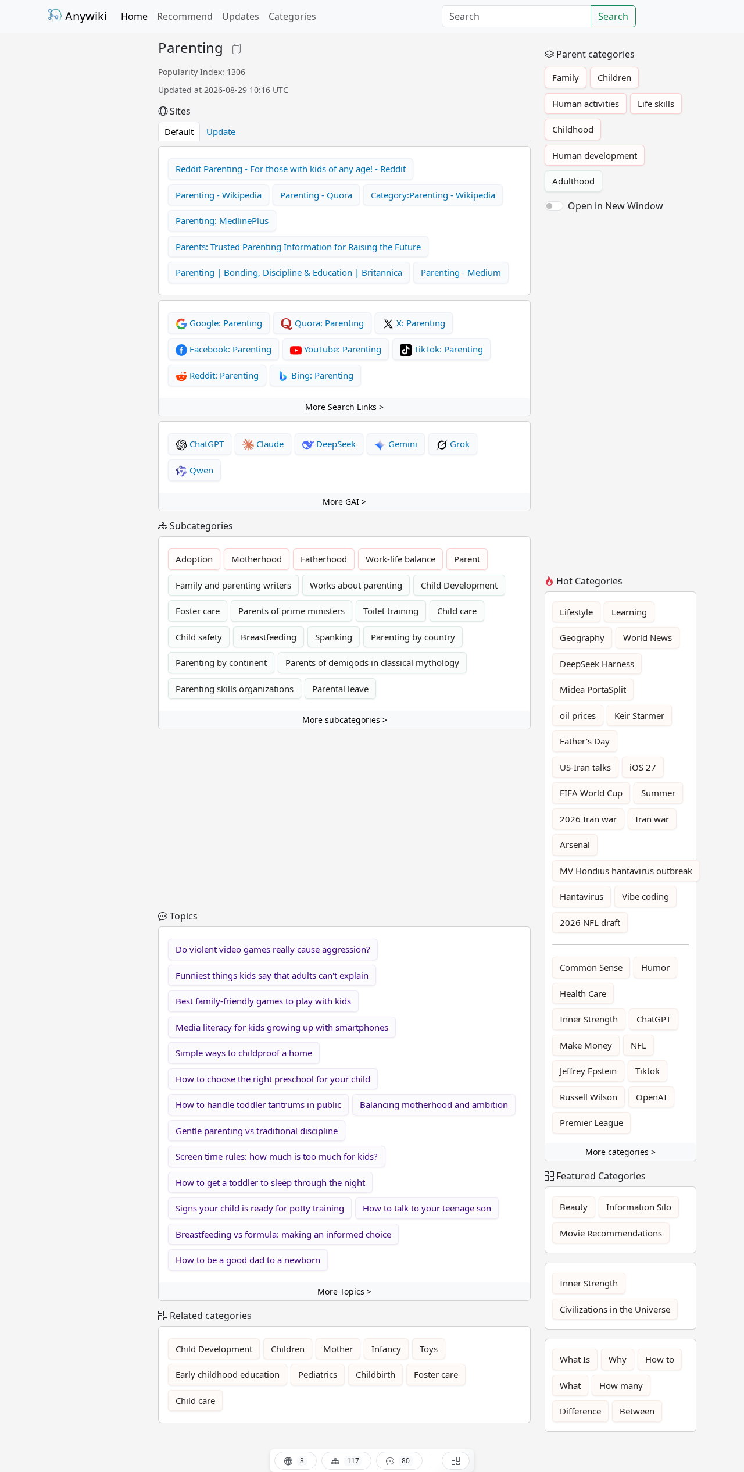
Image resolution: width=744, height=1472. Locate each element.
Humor (655, 967)
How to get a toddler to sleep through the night (270, 1182)
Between (637, 1411)
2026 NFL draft (590, 922)
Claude (269, 444)
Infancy (386, 1349)
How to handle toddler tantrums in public (258, 1104)
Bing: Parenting (321, 375)
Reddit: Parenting (223, 375)
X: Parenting (419, 323)
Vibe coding (645, 896)
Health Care (583, 993)
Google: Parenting (224, 323)
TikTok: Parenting (447, 349)
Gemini (401, 444)
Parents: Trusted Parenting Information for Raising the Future (298, 246)
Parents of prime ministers (291, 610)
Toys (429, 1349)
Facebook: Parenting (229, 349)
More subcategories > (344, 719)
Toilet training (391, 610)
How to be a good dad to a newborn (248, 1260)
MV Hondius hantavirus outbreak (626, 870)
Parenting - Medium (461, 272)
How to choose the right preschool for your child (273, 1079)
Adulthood (573, 181)
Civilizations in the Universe (615, 1309)
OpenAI (651, 1097)
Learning (629, 612)
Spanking (333, 637)
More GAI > (344, 501)
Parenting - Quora (316, 195)
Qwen (200, 470)
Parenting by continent (221, 662)
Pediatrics (317, 1374)
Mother (338, 1349)
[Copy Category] (236, 47)
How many (621, 1385)
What (570, 1385)
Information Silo (638, 1207)
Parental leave (340, 688)
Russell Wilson (588, 1097)
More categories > (620, 1151)
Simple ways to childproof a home (244, 1052)
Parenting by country (413, 637)
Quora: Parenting (328, 323)
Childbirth (375, 1374)
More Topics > (344, 1291)
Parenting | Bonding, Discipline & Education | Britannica (289, 272)
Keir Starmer (639, 715)
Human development (594, 155)
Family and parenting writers (233, 585)
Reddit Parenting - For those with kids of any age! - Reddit (291, 168)
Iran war (652, 819)
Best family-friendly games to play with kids (263, 1001)
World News (647, 637)
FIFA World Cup (591, 793)
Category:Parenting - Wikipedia (433, 195)
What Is (575, 1359)
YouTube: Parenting (341, 349)
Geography (582, 637)
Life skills (656, 103)
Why (618, 1359)
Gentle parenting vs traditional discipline (257, 1130)
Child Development (459, 585)
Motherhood (256, 559)
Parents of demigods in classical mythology (372, 662)
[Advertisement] (96, 214)
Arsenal (575, 844)
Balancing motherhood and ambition (434, 1104)
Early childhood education (228, 1374)
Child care (457, 610)
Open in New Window (615, 205)
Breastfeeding (268, 637)
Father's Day (585, 741)
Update (220, 131)
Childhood (572, 129)
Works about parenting (356, 585)
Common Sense (591, 967)
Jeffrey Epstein (588, 1071)
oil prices (578, 715)
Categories (292, 16)
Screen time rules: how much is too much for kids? (277, 1156)
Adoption (194, 559)
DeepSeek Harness (597, 663)
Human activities (585, 103)
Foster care (198, 610)
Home (134, 16)
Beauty (574, 1207)
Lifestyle (576, 612)
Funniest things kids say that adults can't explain (272, 975)
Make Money (586, 1045)
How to (659, 1359)
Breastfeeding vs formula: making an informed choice (283, 1234)
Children (288, 1349)
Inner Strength (589, 1019)
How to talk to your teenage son (427, 1208)
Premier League (591, 1122)
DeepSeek (335, 444)
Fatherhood (324, 559)
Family (565, 77)
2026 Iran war (588, 819)
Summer (658, 793)
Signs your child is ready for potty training (260, 1208)
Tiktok (647, 1071)
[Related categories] (456, 1461)
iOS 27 (642, 767)
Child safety (199, 637)
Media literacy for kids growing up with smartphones (282, 1027)
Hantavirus (581, 896)
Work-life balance (400, 559)
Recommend (185, 16)
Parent (467, 559)
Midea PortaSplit (593, 689)
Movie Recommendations (611, 1233)
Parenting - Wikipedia (219, 195)
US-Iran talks (585, 767)
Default (179, 131)
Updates (240, 16)
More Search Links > (344, 406)
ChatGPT (205, 444)
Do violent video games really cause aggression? (273, 949)
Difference (580, 1411)
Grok (459, 444)
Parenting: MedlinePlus (222, 220)
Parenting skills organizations (235, 688)
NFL (638, 1045)
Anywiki (84, 16)
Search (613, 16)
